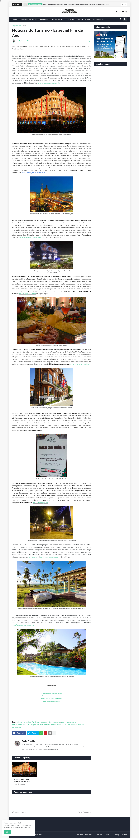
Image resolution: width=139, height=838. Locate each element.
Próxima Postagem (83, 812)
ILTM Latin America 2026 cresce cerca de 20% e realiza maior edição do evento (73, 4)
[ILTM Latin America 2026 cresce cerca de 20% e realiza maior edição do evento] (25, 4)
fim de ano (36, 722)
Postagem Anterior (19, 812)
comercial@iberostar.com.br (50, 557)
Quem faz (98, 835)
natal (63, 722)
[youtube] (123, 12)
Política (124, 835)
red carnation (72, 725)
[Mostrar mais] (54, 733)
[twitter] (116, 12)
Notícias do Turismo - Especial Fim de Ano (22, 780)
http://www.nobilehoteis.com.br (23, 625)
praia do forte (45, 725)
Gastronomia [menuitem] (57, 19)
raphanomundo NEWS (59, 725)
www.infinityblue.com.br (27, 294)
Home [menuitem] (14, 19)
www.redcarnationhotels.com (80, 364)
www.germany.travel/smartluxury (33, 173)
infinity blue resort (54, 722)
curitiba (28, 722)
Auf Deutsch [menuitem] (98, 19)
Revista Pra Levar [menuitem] (83, 19)
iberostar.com (34, 557)
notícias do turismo (19, 725)
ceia (24, 26)
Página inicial (16, 26)
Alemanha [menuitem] (44, 19)
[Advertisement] (110, 120)
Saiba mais (27, 827)
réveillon (81, 725)
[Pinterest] (45, 733)
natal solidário (71, 722)
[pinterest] (126, 12)
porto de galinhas (32, 725)
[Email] (50, 733)
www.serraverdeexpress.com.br (49, 83)
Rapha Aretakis (28, 741)
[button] (122, 4)
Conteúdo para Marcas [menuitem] (28, 19)
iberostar (44, 722)
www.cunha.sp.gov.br (40, 503)
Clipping (116, 835)
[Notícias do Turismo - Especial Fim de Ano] (24, 769)
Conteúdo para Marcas (84, 835)
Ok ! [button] (7, 832)
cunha (22, 722)
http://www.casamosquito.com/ (30, 237)
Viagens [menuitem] (70, 19)
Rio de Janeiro (17, 727)
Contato (107, 835)
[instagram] (119, 12)
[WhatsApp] (41, 733)
